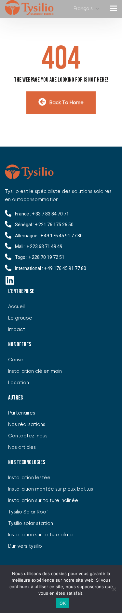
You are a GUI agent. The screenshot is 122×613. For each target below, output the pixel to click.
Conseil (16, 359)
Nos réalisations (26, 424)
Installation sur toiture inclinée (43, 500)
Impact (16, 329)
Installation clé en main (35, 371)
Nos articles (22, 447)
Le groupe (20, 318)
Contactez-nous (27, 435)
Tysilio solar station (30, 523)
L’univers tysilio (25, 546)
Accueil (16, 306)
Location (18, 382)
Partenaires (21, 413)
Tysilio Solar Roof (28, 512)
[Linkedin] (10, 280)
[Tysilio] (29, 9)
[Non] (114, 589)
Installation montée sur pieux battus (50, 489)
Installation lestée (29, 477)
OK (63, 603)
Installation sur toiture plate (41, 534)
